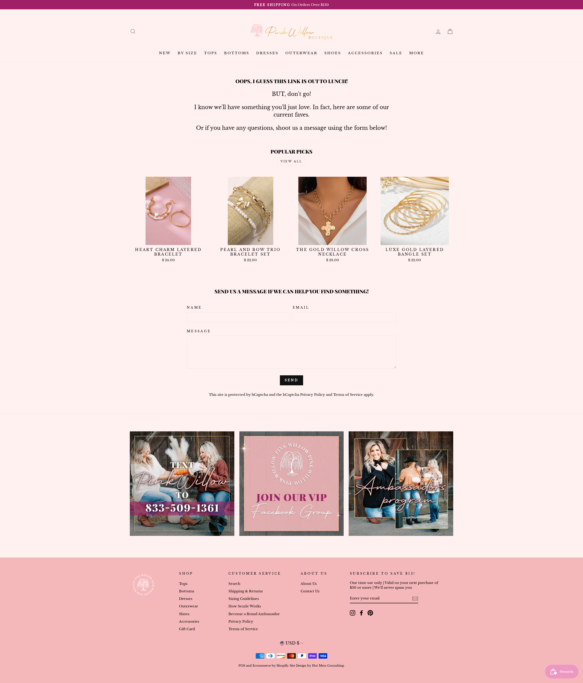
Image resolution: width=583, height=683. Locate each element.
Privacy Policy (312, 394)
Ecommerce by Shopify (270, 665)
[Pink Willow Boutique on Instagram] (352, 613)
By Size (187, 53)
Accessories (365, 53)
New (165, 53)
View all (291, 161)
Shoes (332, 53)
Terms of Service (348, 394)
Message (199, 331)
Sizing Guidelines (243, 598)
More (416, 53)
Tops (210, 53)
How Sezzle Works (244, 606)
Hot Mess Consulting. (328, 665)
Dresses (267, 53)
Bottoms (236, 53)
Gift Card (187, 629)
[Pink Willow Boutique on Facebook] (361, 613)
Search (234, 583)
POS (241, 665)
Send (292, 380)
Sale (396, 53)
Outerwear (301, 53)
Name (194, 307)
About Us (309, 583)
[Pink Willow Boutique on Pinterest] (370, 613)
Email (301, 307)
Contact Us (310, 591)
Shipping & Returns (245, 591)
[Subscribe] (415, 598)
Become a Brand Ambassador (254, 614)
